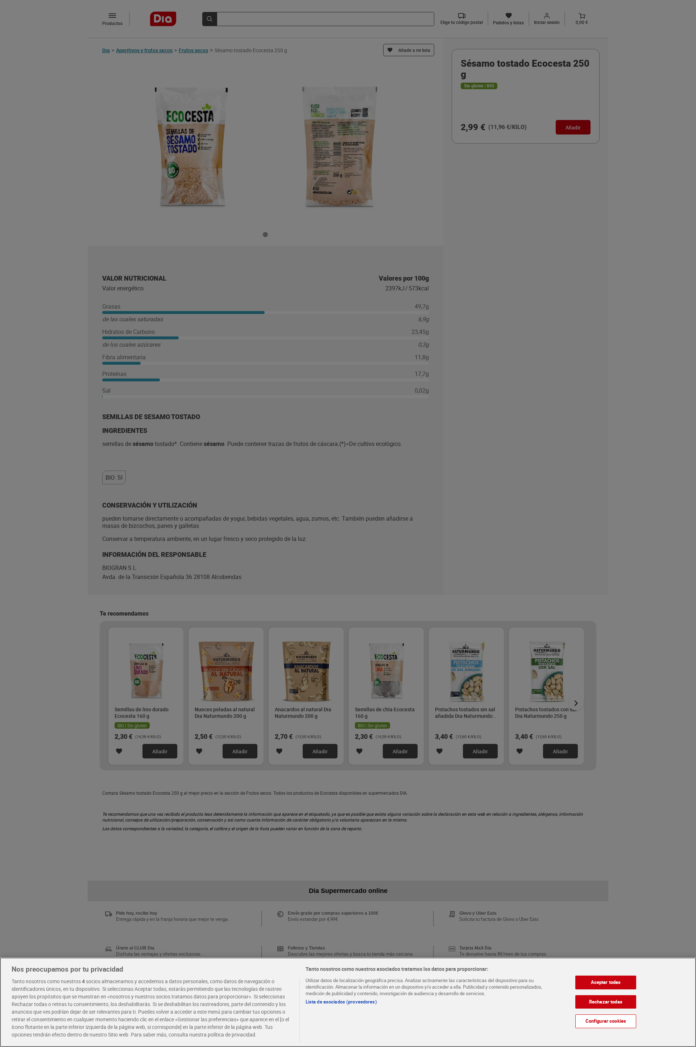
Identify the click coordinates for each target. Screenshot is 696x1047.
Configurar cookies (605, 1021)
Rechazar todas (605, 1001)
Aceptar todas (606, 982)
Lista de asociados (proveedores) (341, 1001)
